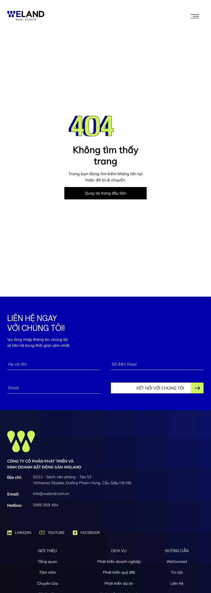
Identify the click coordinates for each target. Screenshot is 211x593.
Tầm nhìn (47, 572)
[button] (195, 15)
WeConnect (176, 561)
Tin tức (177, 572)
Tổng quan (47, 561)
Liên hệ (176, 583)
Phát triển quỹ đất (119, 572)
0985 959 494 (45, 504)
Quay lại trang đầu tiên (105, 193)
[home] (25, 16)
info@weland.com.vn (51, 493)
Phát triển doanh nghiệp (119, 561)
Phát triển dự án (118, 583)
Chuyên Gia (47, 583)
